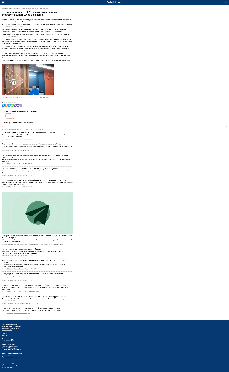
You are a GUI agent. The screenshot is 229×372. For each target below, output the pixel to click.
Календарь (5, 333)
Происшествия (23, 313)
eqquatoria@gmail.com (14, 349)
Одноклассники (9, 118)
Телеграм (8, 113)
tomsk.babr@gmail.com (10, 124)
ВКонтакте (8, 116)
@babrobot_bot (12, 348)
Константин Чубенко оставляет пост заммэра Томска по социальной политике (33, 144)
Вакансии (4, 335)
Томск (32, 8)
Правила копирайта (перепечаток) (12, 326)
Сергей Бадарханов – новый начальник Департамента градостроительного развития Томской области (36, 156)
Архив (3, 331)
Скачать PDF (33, 99)
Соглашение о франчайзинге (10, 328)
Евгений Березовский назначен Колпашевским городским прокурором (30, 169)
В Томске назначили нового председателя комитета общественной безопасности (35, 285)
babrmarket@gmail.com (8, 355)
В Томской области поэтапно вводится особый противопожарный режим (31, 308)
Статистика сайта (7, 330)
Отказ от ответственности (9, 324)
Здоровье (46, 244)
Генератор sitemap (7, 367)
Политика (21, 269)
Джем (6, 115)
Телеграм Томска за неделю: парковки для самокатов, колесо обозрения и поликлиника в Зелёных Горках (37, 237)
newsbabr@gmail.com (8, 340)
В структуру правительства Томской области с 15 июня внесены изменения (32, 274)
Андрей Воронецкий (7, 8)
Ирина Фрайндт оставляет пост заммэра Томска (21, 249)
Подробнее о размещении (9, 357)
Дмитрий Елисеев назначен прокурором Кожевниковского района (28, 132)
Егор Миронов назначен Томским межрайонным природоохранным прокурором (34, 180)
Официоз (23, 8)
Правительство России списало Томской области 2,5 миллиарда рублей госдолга (35, 297)
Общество (28, 8)
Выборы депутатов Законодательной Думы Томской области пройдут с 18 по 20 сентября (34, 261)
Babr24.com (17, 8)
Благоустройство (38, 244)
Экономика (22, 303)
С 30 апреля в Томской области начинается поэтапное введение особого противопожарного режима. (32, 310)
